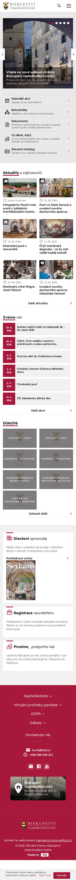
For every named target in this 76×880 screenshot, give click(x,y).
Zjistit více (45, 875)
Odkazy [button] (36, 722)
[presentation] (2, 54)
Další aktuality (38, 303)
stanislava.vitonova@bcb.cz (54, 840)
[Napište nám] (31, 766)
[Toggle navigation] (59, 6)
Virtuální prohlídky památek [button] (36, 705)
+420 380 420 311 (41, 755)
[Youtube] (46, 766)
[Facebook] (39, 766)
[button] (53, 23)
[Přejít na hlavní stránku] (19, 6)
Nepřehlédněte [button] (36, 696)
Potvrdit (62, 875)
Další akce (38, 410)
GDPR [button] (36, 713)
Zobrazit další (38, 513)
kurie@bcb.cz (41, 750)
